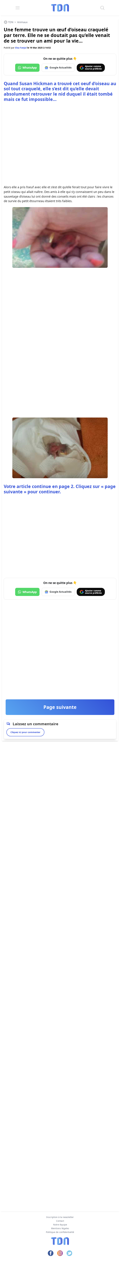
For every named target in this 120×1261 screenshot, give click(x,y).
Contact (60, 1220)
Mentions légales (60, 1228)
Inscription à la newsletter (60, 1217)
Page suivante (60, 707)
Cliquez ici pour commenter (25, 732)
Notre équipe (60, 1224)
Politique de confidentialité (60, 1232)
